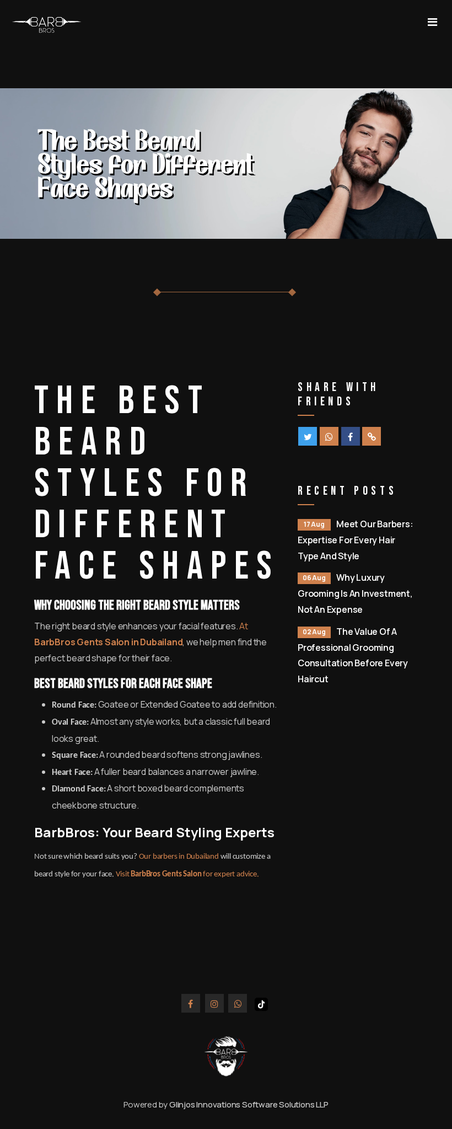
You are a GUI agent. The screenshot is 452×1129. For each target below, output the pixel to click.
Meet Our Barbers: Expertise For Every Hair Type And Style (355, 540)
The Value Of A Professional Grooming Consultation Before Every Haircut (353, 655)
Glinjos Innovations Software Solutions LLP (249, 1104)
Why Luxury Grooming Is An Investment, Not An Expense (355, 593)
